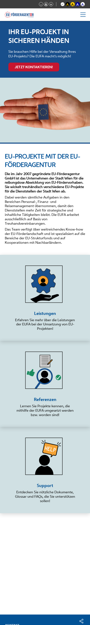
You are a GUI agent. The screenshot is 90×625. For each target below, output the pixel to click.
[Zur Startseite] (25, 15)
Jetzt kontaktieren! (34, 67)
